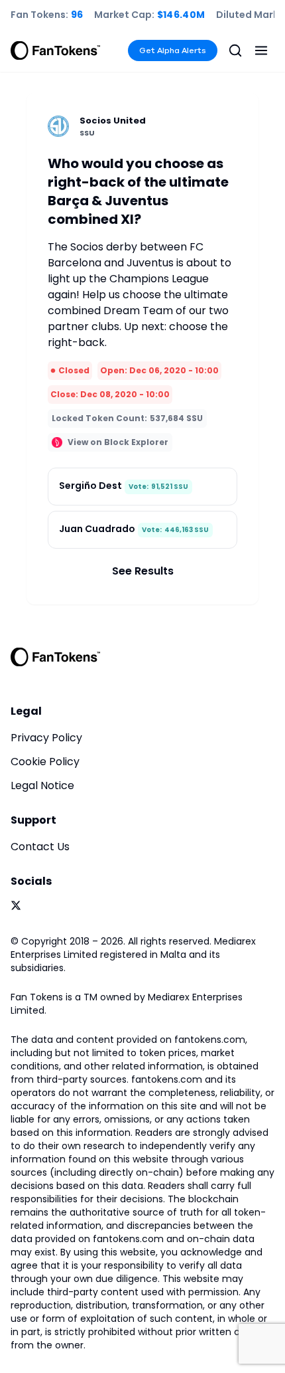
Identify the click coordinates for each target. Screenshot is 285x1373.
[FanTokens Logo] (56, 657)
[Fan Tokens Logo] (56, 50)
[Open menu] (261, 50)
